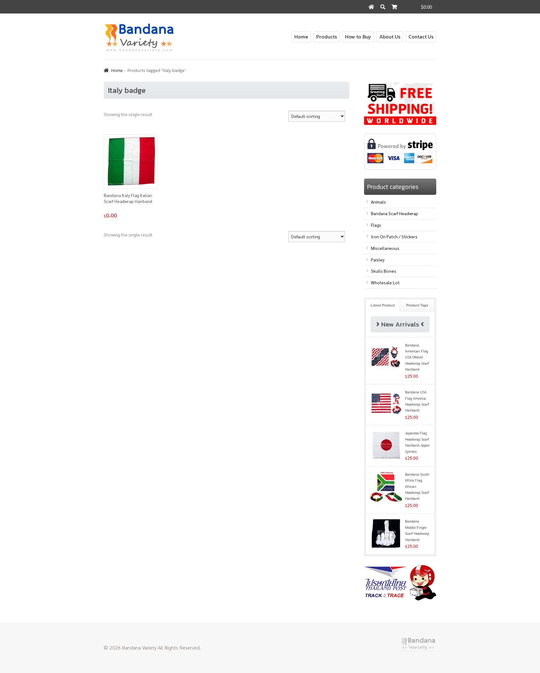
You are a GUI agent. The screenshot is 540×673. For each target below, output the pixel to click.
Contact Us (420, 36)
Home (301, 36)
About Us (389, 36)
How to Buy (358, 36)
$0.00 (426, 7)
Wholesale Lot (385, 282)
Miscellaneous (385, 248)
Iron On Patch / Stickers (394, 236)
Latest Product (383, 305)
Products (326, 36)
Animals (378, 202)
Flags (376, 225)
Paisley (377, 259)
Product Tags (417, 305)
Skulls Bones (383, 271)
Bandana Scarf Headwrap (394, 213)
